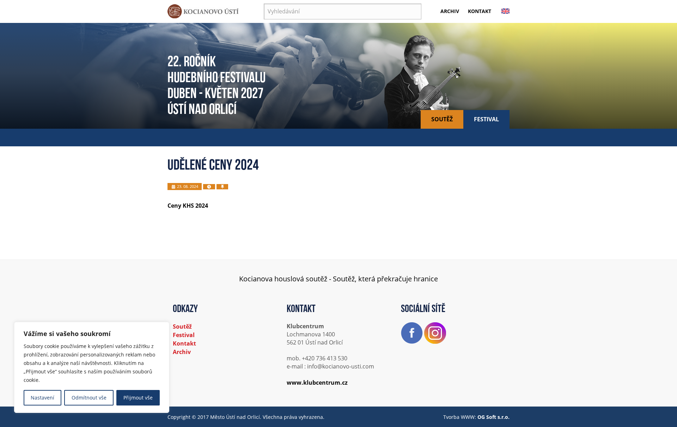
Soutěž (442, 119)
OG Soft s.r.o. (493, 417)
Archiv (449, 11)
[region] (91, 367)
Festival (486, 119)
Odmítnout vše (89, 397)
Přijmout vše (138, 397)
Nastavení (42, 397)
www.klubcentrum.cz (317, 382)
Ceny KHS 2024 (187, 205)
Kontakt (479, 11)
